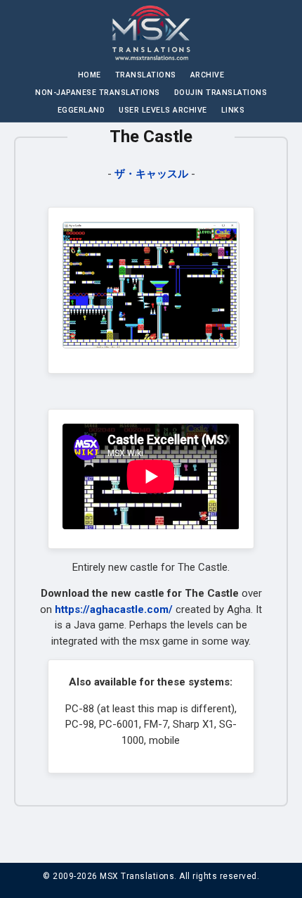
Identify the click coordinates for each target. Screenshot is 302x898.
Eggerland (81, 110)
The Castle (151, 136)
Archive (207, 75)
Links (233, 110)
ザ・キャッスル (151, 173)
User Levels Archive (163, 110)
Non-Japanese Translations (97, 92)
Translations (145, 75)
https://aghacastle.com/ (114, 609)
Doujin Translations (221, 92)
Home (89, 75)
